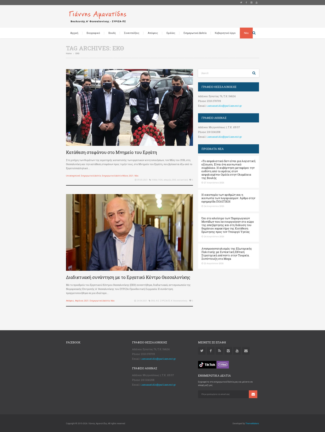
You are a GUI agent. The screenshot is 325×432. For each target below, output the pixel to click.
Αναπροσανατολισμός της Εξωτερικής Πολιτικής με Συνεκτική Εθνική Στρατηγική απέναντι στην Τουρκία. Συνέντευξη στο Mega (226, 253)
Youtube (256, 2)
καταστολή (182, 180)
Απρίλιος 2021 (82, 301)
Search (254, 33)
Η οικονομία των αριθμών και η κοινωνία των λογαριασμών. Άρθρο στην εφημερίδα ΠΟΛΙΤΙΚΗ (228, 198)
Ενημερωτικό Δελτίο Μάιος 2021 (118, 176)
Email (246, 351)
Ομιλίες (170, 33)
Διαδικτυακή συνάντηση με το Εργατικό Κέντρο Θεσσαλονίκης (128, 277)
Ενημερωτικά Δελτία (195, 33)
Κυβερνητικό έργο (225, 33)
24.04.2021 (142, 301)
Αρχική (74, 33)
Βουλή (112, 33)
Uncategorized (73, 176)
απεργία (167, 180)
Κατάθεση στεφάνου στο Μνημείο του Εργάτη (111, 152)
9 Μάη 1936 (157, 180)
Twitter (241, 2)
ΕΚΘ (174, 180)
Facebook (246, 2)
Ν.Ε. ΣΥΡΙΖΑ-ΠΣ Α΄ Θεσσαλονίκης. (172, 301)
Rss (219, 351)
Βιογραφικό (93, 33)
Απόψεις (153, 33)
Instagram (251, 2)
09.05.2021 (142, 180)
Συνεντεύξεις (131, 33)
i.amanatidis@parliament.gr (224, 105)
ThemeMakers (252, 423)
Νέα (246, 33)
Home (69, 53)
